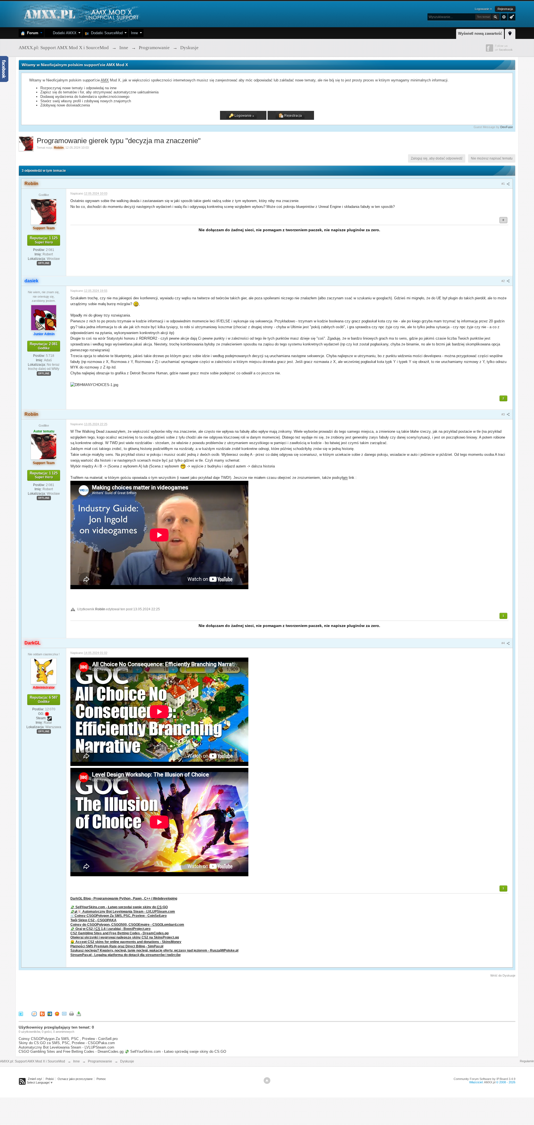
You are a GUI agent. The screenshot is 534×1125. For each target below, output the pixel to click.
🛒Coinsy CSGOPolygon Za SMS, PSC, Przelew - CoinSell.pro (118, 915)
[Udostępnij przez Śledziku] (50, 1013)
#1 (503, 183)
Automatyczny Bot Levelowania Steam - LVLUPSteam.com (66, 1047)
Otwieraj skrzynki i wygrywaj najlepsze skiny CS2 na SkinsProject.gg (124, 937)
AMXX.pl (489, 1082)
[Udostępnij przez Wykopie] (34, 1013)
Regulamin (527, 1061)
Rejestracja (505, 9)
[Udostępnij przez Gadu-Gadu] (57, 1013)
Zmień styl (35, 1079)
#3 (503, 414)
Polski (50, 1079)
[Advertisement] (120, 993)
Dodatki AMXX (63, 33)
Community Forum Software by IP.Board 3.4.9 (484, 1079)
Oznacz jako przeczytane (75, 1079)
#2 (503, 281)
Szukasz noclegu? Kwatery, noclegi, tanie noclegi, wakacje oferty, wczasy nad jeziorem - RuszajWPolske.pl (154, 950)
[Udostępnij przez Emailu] (64, 1013)
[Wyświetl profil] (44, 211)
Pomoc (101, 1079)
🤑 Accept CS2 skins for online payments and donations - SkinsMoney (125, 942)
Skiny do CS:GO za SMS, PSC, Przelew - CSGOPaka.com (67, 1043)
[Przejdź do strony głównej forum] (80, 14)
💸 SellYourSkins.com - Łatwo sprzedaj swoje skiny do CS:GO (175, 1051)
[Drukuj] (71, 1013)
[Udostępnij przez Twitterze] (21, 1013)
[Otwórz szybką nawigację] (510, 33)
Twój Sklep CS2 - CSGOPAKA (93, 920)
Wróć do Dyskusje (502, 975)
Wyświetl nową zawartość (480, 33)
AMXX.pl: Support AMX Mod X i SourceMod (32, 1061)
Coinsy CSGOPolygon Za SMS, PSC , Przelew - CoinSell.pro (68, 1039)
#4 (503, 643)
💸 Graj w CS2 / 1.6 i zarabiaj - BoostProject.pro (110, 928)
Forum (31, 33)
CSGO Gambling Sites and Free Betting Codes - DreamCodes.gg (71, 1051)
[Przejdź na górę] (267, 1080)
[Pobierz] (78, 1013)
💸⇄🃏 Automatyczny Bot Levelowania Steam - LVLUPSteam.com (122, 911)
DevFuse (506, 127)
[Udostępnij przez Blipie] (42, 1013)
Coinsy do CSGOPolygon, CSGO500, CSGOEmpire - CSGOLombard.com (127, 924)
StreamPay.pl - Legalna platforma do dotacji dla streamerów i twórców (125, 955)
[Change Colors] (511, 16)
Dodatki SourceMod (106, 33)
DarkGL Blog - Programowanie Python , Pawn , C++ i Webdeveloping (123, 898)
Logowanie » (483, 9)
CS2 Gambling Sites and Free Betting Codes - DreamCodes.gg (119, 933)
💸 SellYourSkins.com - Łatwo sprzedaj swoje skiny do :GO (119, 907)
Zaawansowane (504, 17)
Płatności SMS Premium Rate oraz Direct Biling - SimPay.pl (116, 946)
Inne (134, 33)
